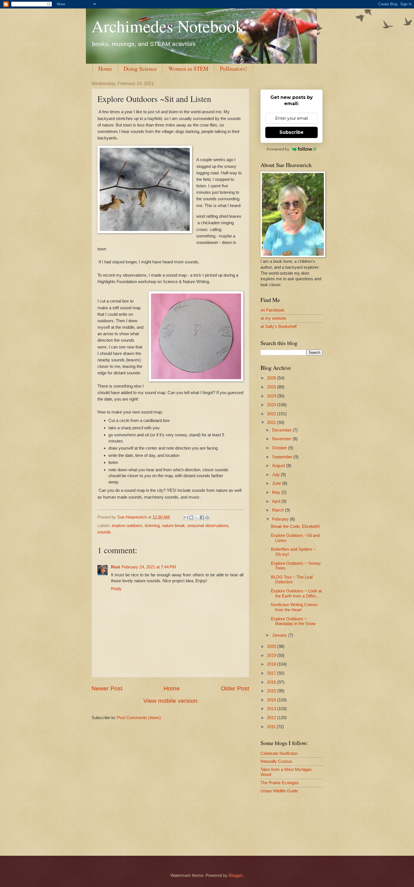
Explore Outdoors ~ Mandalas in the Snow (293, 621)
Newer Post (107, 688)
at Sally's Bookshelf (279, 326)
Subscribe (291, 132)
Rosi (115, 567)
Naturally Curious (276, 761)
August (279, 465)
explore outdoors (127, 525)
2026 (272, 378)
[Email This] (186, 517)
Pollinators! (233, 68)
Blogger (235, 875)
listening (152, 525)
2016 (272, 682)
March (278, 510)
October (280, 448)
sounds (104, 532)
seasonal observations (208, 525)
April (276, 501)
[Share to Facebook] (202, 517)
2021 (272, 422)
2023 (272, 405)
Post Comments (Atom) (139, 717)
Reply (116, 588)
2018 (272, 664)
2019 (272, 655)
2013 (272, 708)
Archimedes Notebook (168, 26)
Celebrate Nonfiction (279, 753)
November (282, 439)
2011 (272, 726)
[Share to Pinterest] (207, 517)
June (277, 483)
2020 (272, 646)
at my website (273, 318)
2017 (272, 673)
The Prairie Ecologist (280, 783)
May (276, 492)
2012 (272, 717)
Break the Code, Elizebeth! (295, 526)
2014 (272, 700)
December (282, 430)
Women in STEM (188, 68)
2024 (272, 396)
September (282, 457)
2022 (272, 414)
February (281, 519)
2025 (272, 387)
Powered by (278, 149)
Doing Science (140, 68)
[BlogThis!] (191, 517)
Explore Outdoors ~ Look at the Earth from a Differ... (296, 593)
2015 (272, 691)
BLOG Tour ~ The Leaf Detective (292, 579)
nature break (173, 525)
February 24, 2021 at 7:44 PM (149, 567)
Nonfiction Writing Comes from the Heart (294, 607)
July (276, 474)
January (280, 635)
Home (105, 68)
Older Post (235, 688)
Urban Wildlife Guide (279, 791)
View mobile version (170, 700)
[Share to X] (196, 517)
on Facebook (272, 310)
